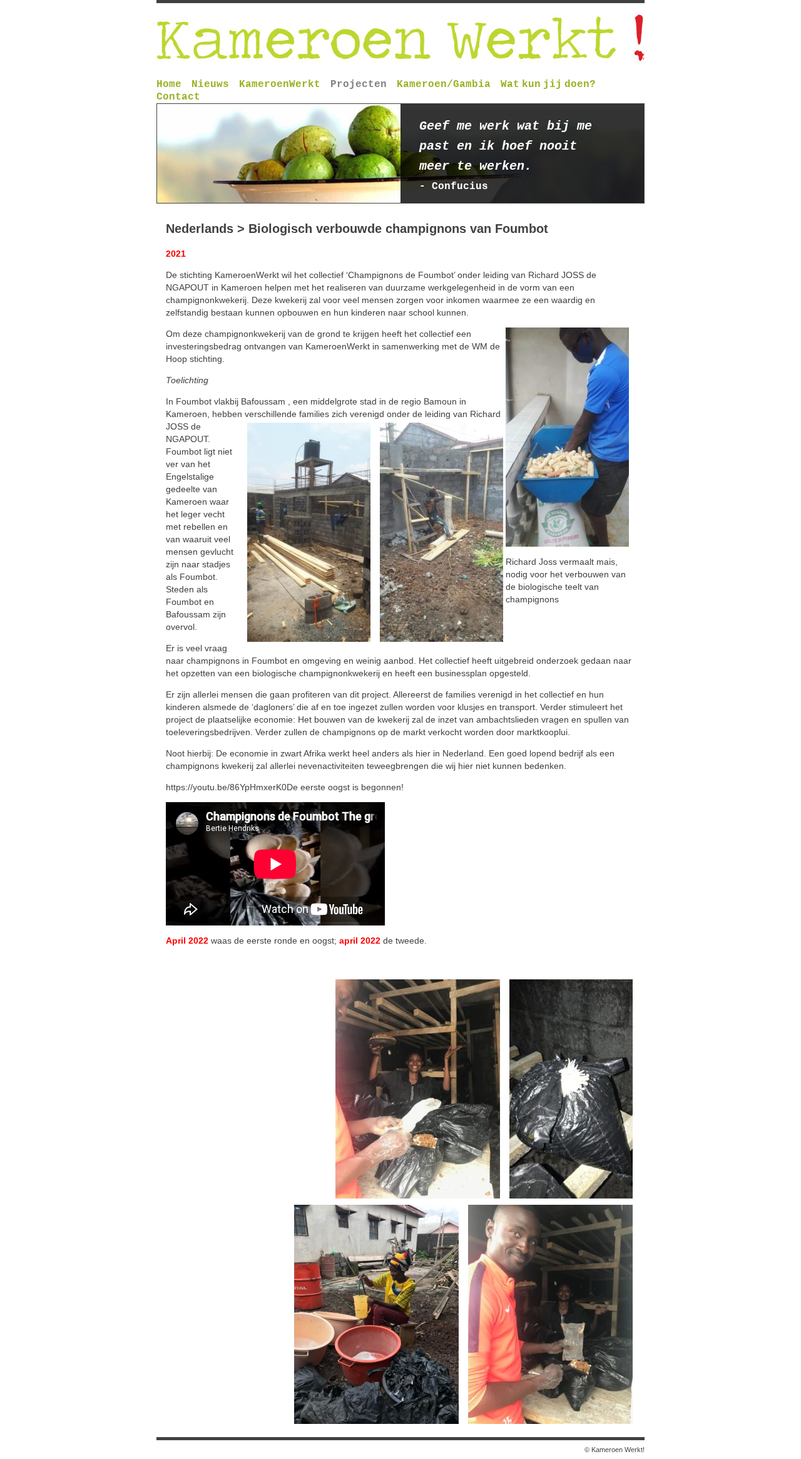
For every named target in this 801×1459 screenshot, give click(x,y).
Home (168, 84)
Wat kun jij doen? (548, 84)
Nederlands (199, 228)
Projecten (358, 84)
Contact (178, 97)
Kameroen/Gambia (444, 84)
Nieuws (210, 84)
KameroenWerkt (279, 84)
